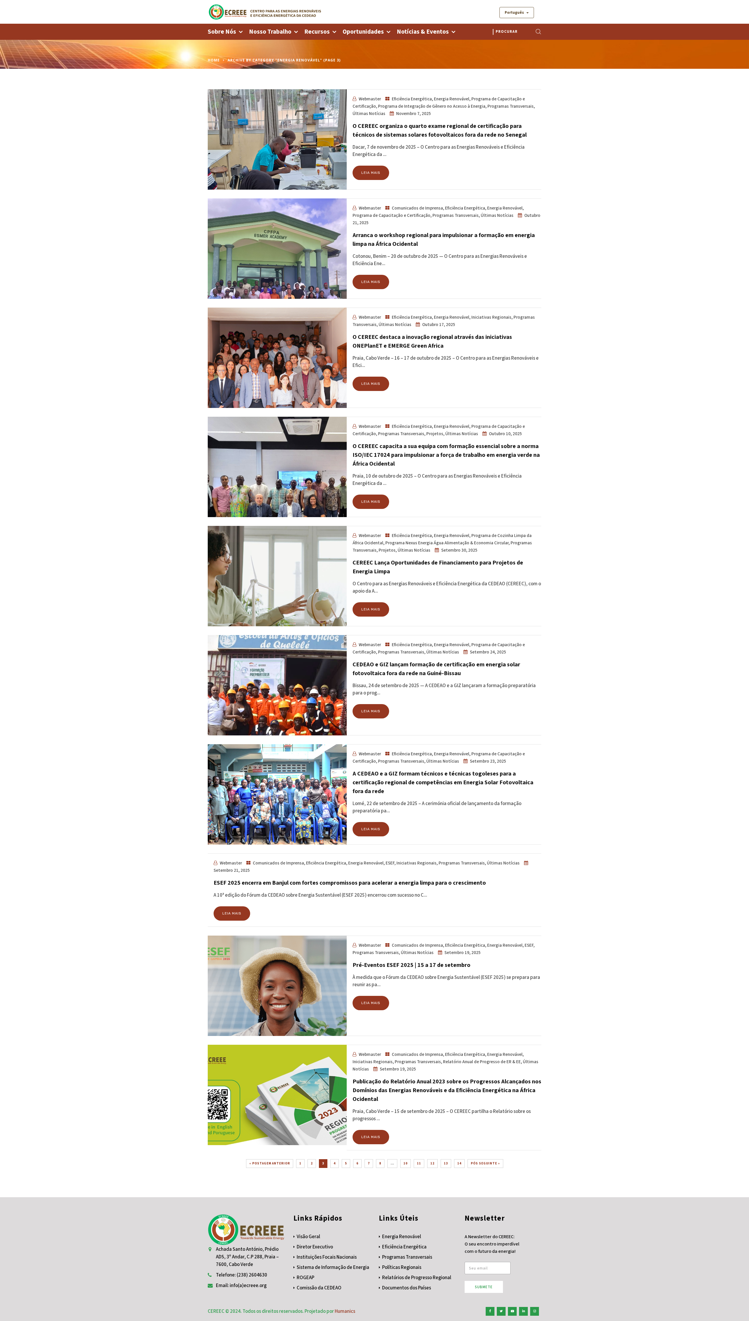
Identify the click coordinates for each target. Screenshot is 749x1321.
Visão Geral (308, 1236)
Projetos (434, 433)
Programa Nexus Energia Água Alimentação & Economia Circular (447, 543)
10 (405, 1163)
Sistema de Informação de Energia (333, 1267)
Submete (484, 1287)
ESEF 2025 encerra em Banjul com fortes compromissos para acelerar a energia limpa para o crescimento (350, 883)
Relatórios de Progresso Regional (416, 1277)
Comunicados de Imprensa (417, 208)
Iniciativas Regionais (491, 317)
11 (419, 1163)
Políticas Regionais (401, 1267)
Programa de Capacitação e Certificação (391, 215)
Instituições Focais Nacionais (327, 1257)
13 (446, 1163)
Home (214, 60)
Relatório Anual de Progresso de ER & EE (482, 1061)
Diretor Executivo (315, 1246)
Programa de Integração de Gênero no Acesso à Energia (431, 106)
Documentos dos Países (406, 1287)
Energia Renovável (451, 99)
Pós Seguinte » (485, 1163)
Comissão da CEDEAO (319, 1287)
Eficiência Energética (412, 99)
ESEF (390, 863)
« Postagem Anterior (269, 1163)
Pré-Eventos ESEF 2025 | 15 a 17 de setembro (411, 965)
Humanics (345, 1311)
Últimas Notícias (369, 113)
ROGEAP (305, 1277)
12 (432, 1163)
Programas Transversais (510, 106)
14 (459, 1163)
